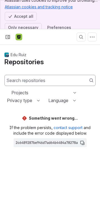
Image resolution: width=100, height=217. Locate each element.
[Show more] (92, 37)
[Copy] (82, 142)
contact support (68, 127)
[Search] (81, 37)
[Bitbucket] (18, 37)
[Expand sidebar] (7, 37)
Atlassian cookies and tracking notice (39, 6)
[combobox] (11, 92)
